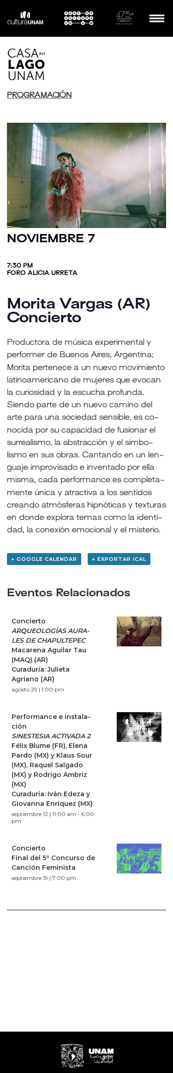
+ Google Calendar (44, 559)
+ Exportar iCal (119, 559)
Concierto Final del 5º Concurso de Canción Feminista (53, 858)
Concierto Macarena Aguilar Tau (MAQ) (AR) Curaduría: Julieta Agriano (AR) (50, 650)
